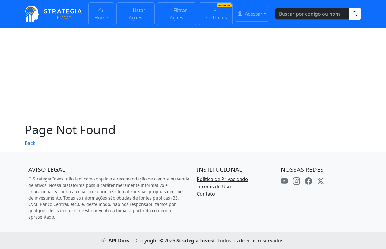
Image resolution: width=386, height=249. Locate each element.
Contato (206, 193)
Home (101, 17)
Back (30, 143)
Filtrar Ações (178, 14)
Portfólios (215, 17)
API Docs (119, 240)
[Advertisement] (193, 73)
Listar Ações (137, 14)
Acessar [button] (253, 14)
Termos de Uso (214, 186)
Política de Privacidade (222, 179)
